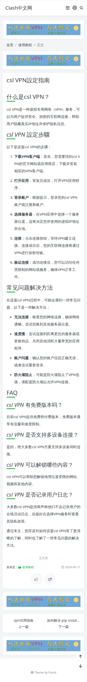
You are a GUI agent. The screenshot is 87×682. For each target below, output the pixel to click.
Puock (52, 672)
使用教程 (25, 45)
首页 (10, 45)
